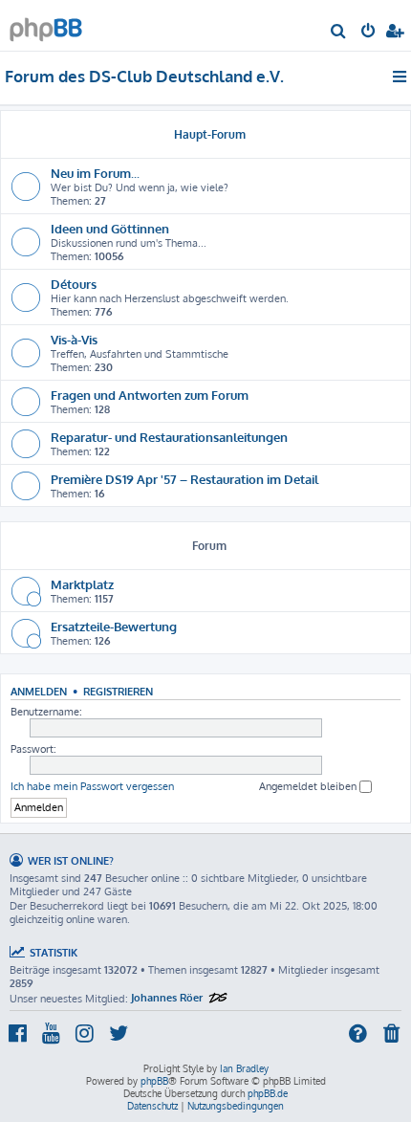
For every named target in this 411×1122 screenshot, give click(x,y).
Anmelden (39, 691)
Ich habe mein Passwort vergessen (92, 786)
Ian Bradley (244, 1068)
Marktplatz (82, 584)
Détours (74, 283)
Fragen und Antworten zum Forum (150, 394)
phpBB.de (268, 1093)
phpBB (154, 1081)
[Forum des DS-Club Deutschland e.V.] (46, 24)
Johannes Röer (167, 997)
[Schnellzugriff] (401, 76)
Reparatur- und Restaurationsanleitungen (169, 437)
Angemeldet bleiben (309, 786)
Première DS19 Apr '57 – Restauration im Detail (184, 479)
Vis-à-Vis (74, 339)
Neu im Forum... (95, 173)
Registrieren (118, 691)
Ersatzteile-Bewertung (114, 626)
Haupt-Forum (210, 134)
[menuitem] (339, 32)
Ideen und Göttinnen (110, 228)
